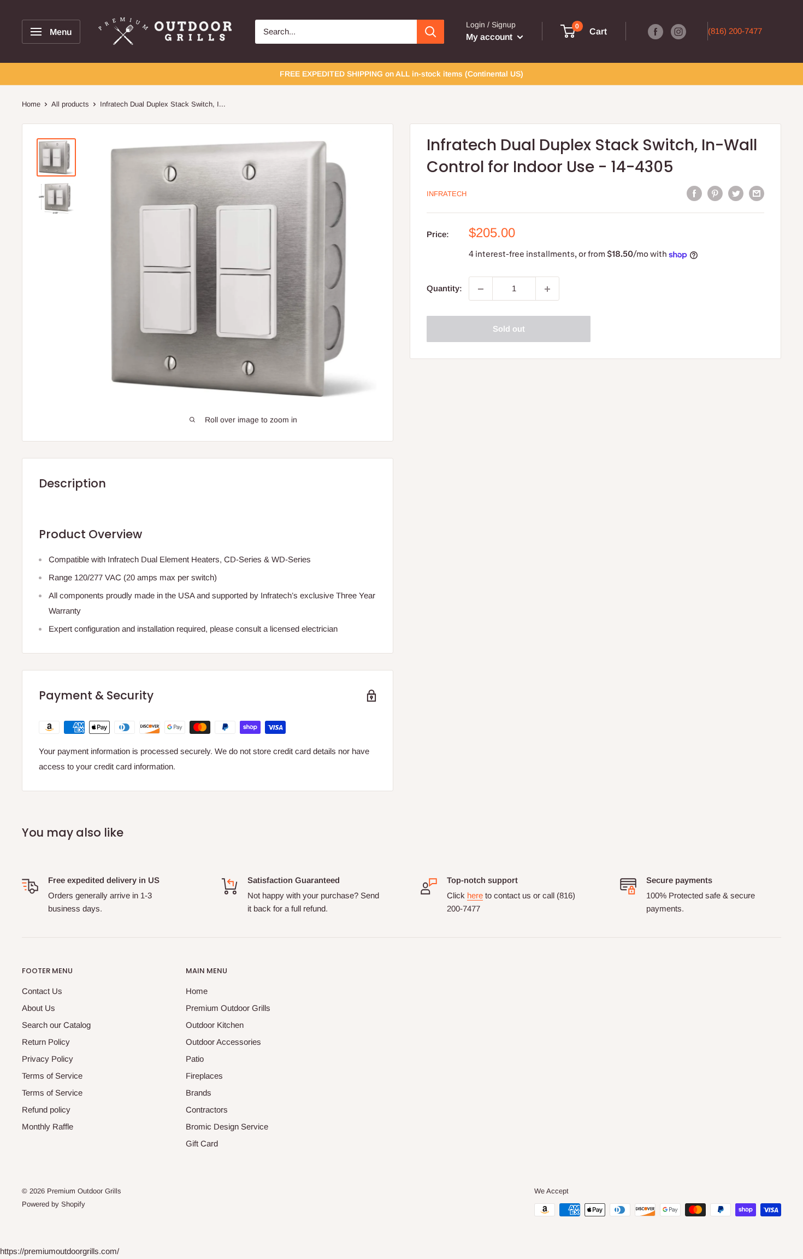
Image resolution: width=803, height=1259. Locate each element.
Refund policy (46, 1109)
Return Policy (46, 1041)
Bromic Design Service (227, 1126)
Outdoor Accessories (223, 1041)
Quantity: (444, 288)
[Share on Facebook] (694, 193)
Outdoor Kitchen (215, 1024)
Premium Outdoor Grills (228, 1008)
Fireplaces (204, 1075)
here (475, 895)
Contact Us (42, 991)
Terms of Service (52, 1075)
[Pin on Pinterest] (715, 193)
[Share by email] (756, 193)
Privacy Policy (47, 1058)
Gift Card (202, 1143)
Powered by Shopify (53, 1204)
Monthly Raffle (47, 1126)
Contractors (207, 1109)
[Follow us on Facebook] (655, 31)
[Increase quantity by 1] (547, 289)
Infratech (447, 194)
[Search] (430, 32)
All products (70, 104)
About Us (38, 1008)
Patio (195, 1058)
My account (490, 37)
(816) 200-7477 (735, 31)
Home (31, 104)
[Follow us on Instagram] (678, 31)
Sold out (509, 329)
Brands (198, 1092)
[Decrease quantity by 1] (480, 289)
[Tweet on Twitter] (735, 193)
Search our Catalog (56, 1024)
